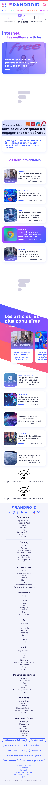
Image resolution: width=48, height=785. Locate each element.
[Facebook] (17, 512)
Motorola (24, 527)
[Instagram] (13, 512)
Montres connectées (24, 675)
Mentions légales (24, 765)
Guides (20, 10)
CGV (24, 777)
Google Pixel (24, 523)
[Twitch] (30, 512)
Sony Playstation (24, 559)
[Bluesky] (38, 512)
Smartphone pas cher (14, 745)
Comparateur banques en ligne (24, 755)
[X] (9, 512)
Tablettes (24, 698)
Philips (24, 630)
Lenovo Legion (24, 550)
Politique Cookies (24, 772)
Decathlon (24, 724)
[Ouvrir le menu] (4, 4)
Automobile (24, 592)
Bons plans (32, 10)
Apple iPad (24, 701)
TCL (24, 637)
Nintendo (24, 555)
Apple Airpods (24, 651)
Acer (24, 571)
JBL (24, 658)
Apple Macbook (24, 573)
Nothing (24, 660)
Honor (24, 580)
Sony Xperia (24, 534)
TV (24, 620)
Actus (4, 10)
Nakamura (24, 731)
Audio (24, 647)
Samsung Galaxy (24, 532)
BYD (24, 598)
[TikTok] (34, 512)
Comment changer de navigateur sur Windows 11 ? (30, 195)
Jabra (24, 655)
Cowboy (24, 721)
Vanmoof (24, 735)
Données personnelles (24, 774)
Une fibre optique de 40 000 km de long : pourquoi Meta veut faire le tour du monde (30, 457)
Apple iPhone (24, 520)
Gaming (24, 542)
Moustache (24, 728)
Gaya (24, 726)
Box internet (10, 760)
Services (21, 249)
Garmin (24, 685)
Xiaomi (24, 537)
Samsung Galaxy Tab (24, 710)
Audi (24, 596)
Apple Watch (24, 680)
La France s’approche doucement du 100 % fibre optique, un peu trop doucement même (29, 399)
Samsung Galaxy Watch (24, 690)
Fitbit (24, 683)
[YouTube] (26, 512)
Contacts (24, 770)
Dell (24, 575)
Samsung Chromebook (24, 587)
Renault (24, 610)
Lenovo (24, 578)
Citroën (24, 600)
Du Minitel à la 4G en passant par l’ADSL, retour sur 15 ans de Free (21, 62)
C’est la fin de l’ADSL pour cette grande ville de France (30, 438)
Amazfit (24, 678)
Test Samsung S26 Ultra (33, 760)
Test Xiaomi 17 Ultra (16, 750)
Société (21, 433)
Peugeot (24, 607)
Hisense (24, 623)
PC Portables (24, 567)
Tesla (24, 612)
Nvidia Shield (24, 557)
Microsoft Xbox (24, 552)
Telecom (21, 171)
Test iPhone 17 (37, 745)
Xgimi (24, 639)
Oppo (24, 530)
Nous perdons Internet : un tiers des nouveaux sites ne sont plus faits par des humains (29, 214)
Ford (24, 603)
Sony (24, 635)
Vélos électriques (24, 718)
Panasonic (24, 628)
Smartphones (24, 517)
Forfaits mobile (37, 740)
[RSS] (21, 512)
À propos (24, 768)
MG (24, 605)
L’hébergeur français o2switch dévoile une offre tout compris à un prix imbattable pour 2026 (29, 253)
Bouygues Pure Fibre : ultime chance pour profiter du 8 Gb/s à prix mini (29, 379)
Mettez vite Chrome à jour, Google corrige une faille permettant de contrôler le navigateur (29, 234)
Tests (12, 10)
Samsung (24, 632)
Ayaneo (24, 548)
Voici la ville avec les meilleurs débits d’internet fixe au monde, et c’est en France (30, 418)
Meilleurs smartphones (14, 740)
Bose (24, 653)
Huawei (24, 525)
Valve (24, 562)
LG (24, 626)
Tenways (24, 733)
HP (24, 582)
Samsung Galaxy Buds (24, 662)
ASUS (24, 546)
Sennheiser (24, 665)
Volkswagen (24, 614)
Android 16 (36, 750)
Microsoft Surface (24, 585)
